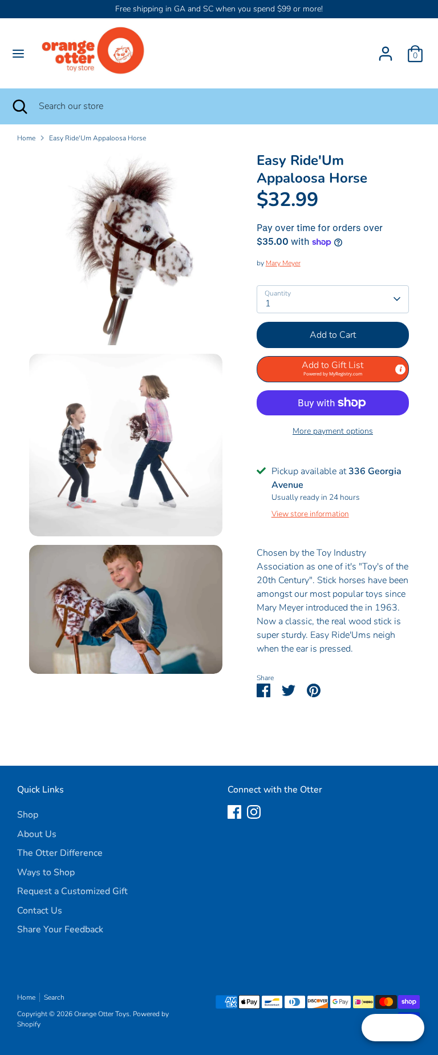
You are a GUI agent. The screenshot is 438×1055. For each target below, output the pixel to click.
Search (54, 997)
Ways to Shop (46, 872)
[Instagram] (254, 812)
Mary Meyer (283, 263)
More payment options (333, 431)
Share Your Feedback (60, 929)
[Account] (385, 49)
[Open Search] (19, 106)
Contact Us (39, 910)
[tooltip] (400, 370)
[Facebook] (234, 812)
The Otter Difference (60, 853)
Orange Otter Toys (101, 1013)
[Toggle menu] (18, 53)
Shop (27, 815)
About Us (36, 834)
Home (26, 138)
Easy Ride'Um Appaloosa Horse (97, 138)
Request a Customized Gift (72, 891)
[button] (333, 369)
